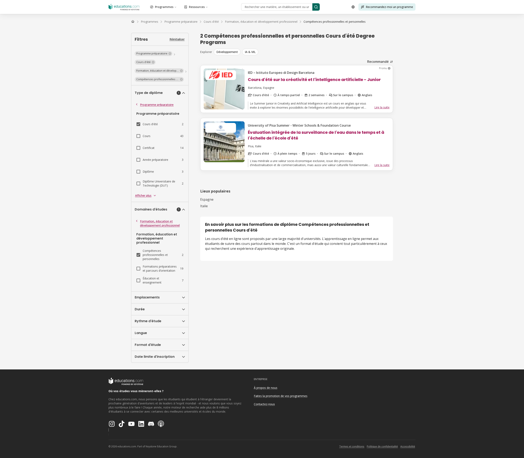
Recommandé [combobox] (378, 61)
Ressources (197, 7)
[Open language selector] (353, 7)
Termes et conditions (351, 446)
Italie (204, 206)
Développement (227, 52)
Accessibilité (407, 446)
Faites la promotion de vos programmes (280, 396)
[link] (335, 22)
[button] (153, 53)
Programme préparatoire (157, 105)
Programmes (164, 7)
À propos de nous (265, 388)
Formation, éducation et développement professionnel (160, 223)
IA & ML (250, 52)
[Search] (316, 7)
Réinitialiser (177, 39)
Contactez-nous (264, 404)
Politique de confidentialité (382, 446)
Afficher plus (143, 195)
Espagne (206, 199)
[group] (303, 52)
